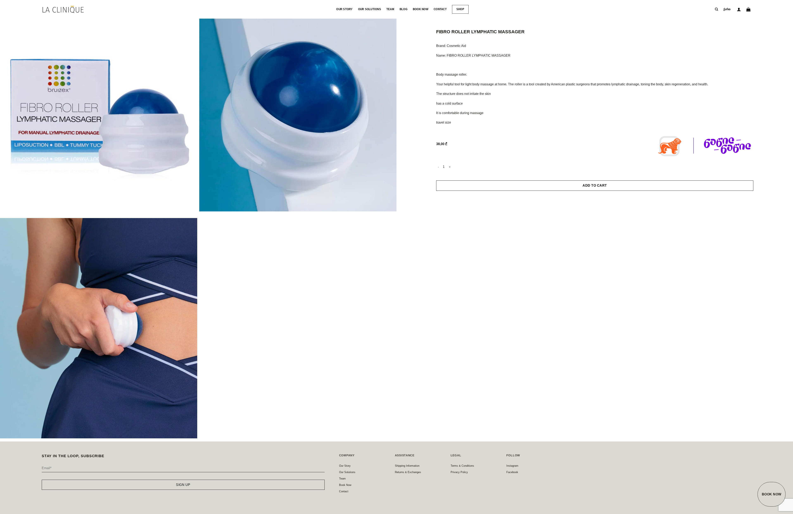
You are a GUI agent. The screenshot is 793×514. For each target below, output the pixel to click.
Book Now (420, 9)
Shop (460, 9)
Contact (440, 9)
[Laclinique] (63, 9)
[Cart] (748, 9)
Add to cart (595, 185)
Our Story (344, 9)
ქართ (726, 9)
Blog (403, 9)
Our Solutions (369, 9)
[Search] (716, 9)
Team (390, 9)
